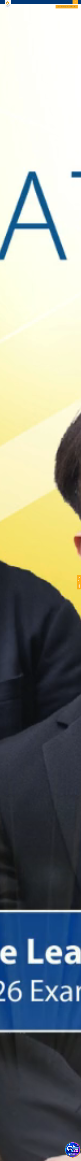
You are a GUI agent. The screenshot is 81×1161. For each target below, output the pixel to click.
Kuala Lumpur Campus (66, 7)
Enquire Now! (79, 582)
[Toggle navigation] (75, 2)
